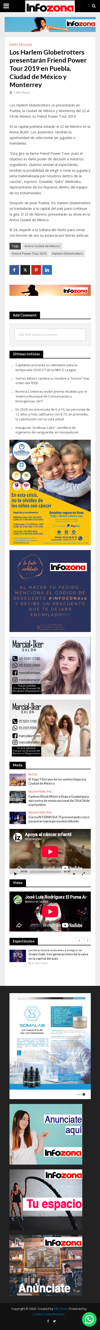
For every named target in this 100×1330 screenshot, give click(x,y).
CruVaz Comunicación (48, 1314)
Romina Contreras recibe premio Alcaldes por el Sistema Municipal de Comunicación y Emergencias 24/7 (51, 396)
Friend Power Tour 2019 (29, 253)
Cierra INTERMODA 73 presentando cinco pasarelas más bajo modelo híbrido (58, 819)
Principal (45, 791)
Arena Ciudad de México (42, 246)
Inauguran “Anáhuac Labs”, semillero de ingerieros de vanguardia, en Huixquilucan (47, 430)
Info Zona (61, 1309)
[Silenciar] (74, 874)
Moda (32, 774)
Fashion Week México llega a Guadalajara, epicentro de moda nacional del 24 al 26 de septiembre (59, 801)
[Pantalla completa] (83, 874)
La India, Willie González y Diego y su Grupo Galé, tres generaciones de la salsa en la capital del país (58, 954)
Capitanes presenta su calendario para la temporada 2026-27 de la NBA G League (46, 367)
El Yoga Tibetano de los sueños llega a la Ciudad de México (57, 781)
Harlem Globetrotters (67, 253)
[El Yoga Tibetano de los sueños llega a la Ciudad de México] (17, 779)
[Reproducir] (16, 874)
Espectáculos (20, 45)
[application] (50, 852)
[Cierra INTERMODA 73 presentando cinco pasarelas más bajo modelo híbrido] (17, 817)
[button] (89, 1319)
